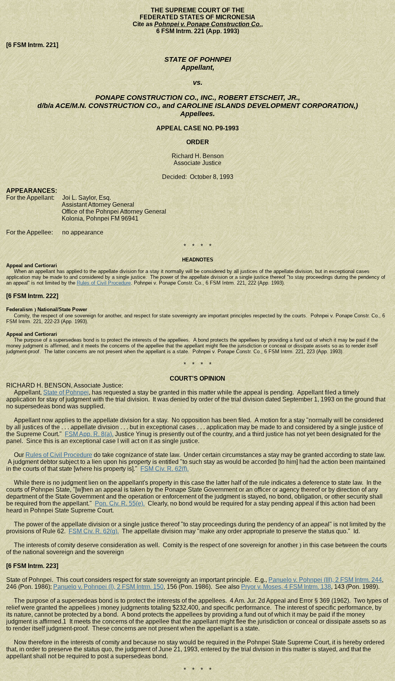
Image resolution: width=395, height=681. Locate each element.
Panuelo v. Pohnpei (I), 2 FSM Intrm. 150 (108, 586)
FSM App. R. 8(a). (89, 434)
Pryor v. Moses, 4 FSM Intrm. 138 (286, 586)
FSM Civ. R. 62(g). (94, 531)
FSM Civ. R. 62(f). (164, 468)
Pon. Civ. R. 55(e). (120, 503)
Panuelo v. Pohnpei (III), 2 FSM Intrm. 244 (325, 579)
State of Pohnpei (66, 392)
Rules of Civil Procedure (104, 283)
